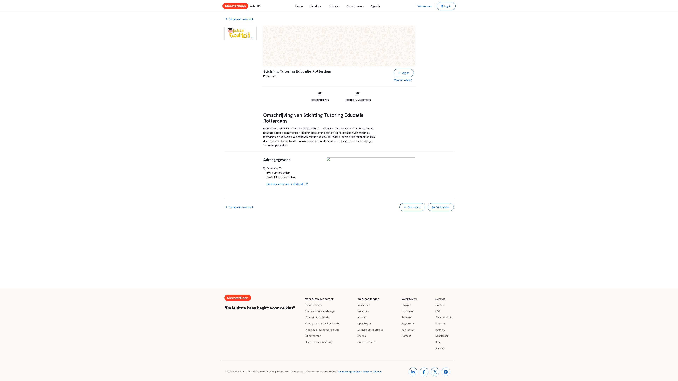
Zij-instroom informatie (370, 329)
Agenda (375, 6)
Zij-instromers (355, 6)
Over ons (440, 323)
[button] (446, 6)
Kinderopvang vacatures (349, 371)
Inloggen (406, 305)
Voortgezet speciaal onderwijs (322, 323)
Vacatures (316, 6)
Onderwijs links (444, 317)
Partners (440, 329)
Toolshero (367, 371)
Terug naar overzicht (240, 19)
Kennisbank (441, 335)
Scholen (334, 6)
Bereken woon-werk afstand (285, 184)
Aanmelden (363, 305)
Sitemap (439, 348)
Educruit (377, 371)
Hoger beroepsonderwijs (319, 342)
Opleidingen (364, 323)
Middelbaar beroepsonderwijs (322, 329)
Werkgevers (425, 6)
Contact (406, 335)
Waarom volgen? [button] (403, 79)
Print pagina (442, 207)
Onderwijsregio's (366, 342)
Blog (437, 342)
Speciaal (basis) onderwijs (319, 311)
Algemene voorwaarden (317, 371)
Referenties (408, 329)
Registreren (408, 323)
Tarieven (407, 317)
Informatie (407, 311)
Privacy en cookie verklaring (290, 371)
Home (299, 6)
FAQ (437, 311)
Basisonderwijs (313, 305)
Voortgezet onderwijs (317, 317)
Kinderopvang (313, 335)
